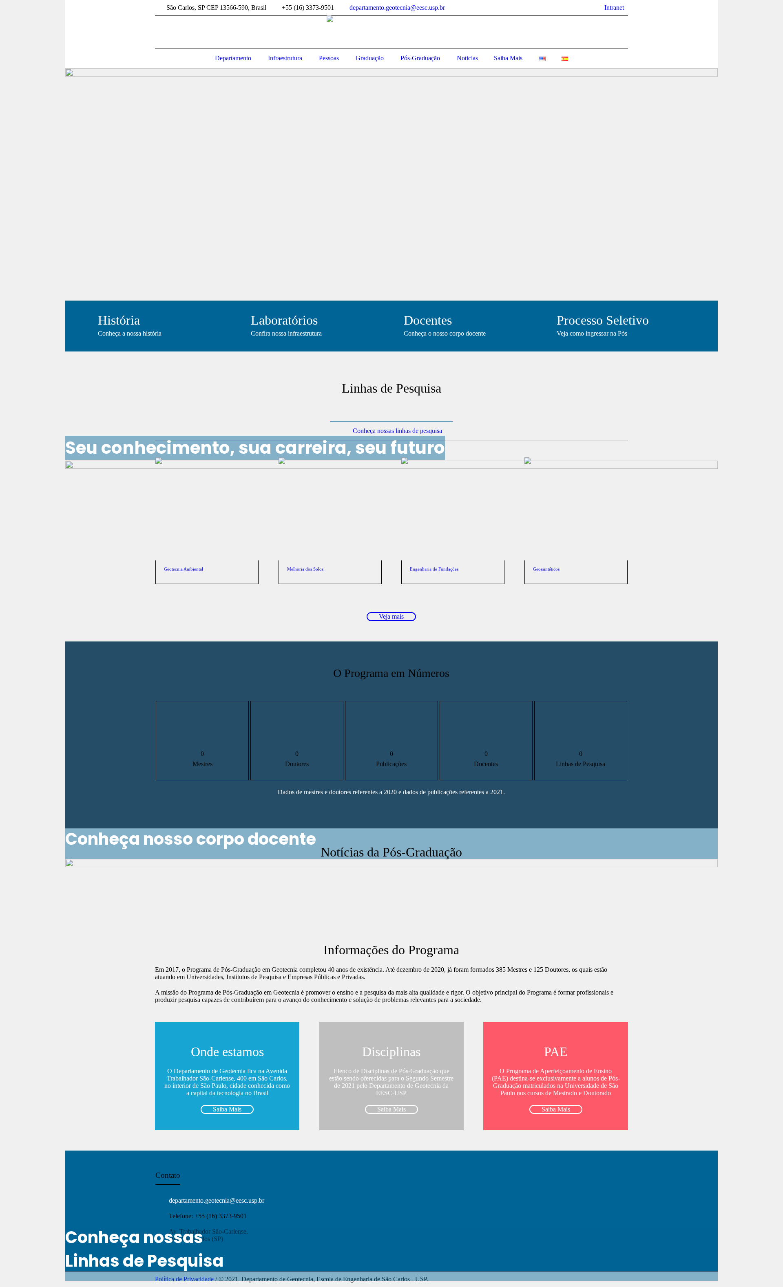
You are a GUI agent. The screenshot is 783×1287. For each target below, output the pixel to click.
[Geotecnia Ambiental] (207, 504)
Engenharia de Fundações (434, 569)
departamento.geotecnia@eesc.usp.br (397, 7)
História (119, 320)
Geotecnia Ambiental (183, 569)
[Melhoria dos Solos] (330, 504)
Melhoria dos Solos (305, 569)
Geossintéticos (546, 569)
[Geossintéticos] (576, 504)
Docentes (428, 320)
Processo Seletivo (603, 320)
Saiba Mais (227, 1109)
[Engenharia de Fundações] (452, 504)
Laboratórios (284, 320)
